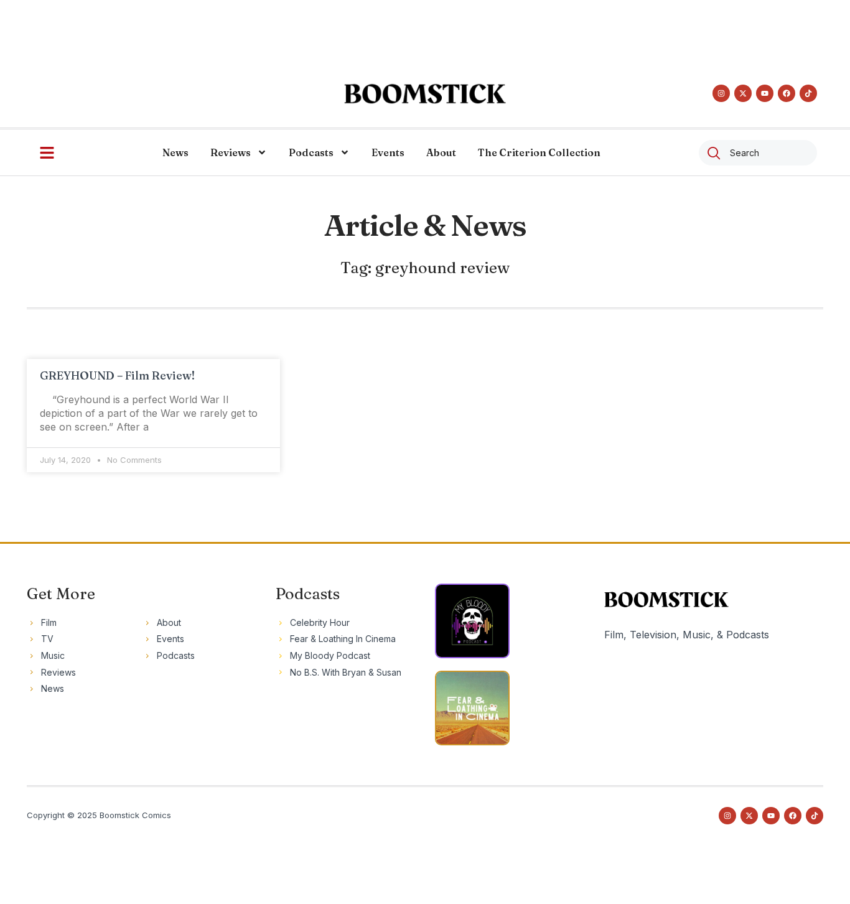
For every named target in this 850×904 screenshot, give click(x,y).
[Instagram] (721, 93)
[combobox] (758, 152)
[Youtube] (764, 93)
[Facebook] (786, 93)
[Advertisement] (425, 28)
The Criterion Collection (539, 152)
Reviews (230, 152)
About (441, 152)
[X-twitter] (743, 93)
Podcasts (311, 152)
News (175, 152)
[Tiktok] (808, 93)
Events (387, 152)
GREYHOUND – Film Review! (117, 375)
